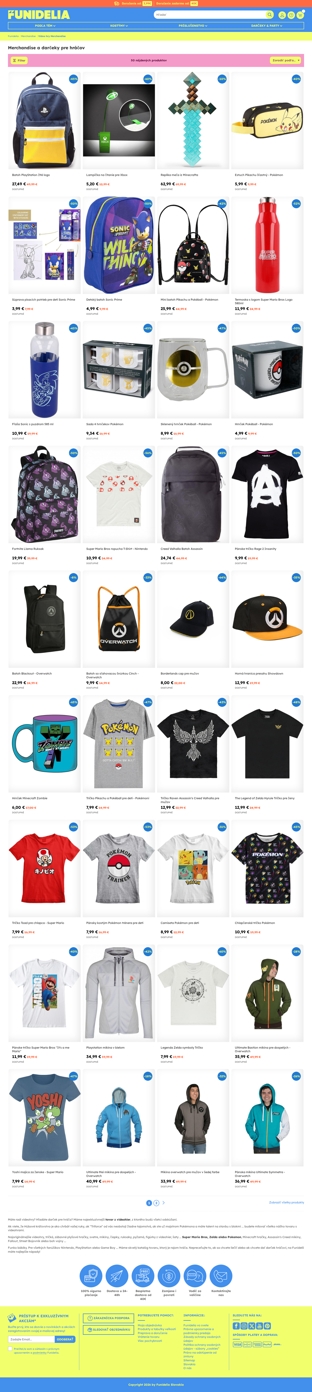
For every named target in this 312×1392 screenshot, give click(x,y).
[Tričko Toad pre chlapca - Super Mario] (44, 868)
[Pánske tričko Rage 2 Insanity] (267, 494)
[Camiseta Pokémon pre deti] (193, 868)
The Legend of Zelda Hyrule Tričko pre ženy (264, 798)
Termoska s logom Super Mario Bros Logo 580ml (263, 301)
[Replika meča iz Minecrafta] (193, 120)
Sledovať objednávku (111, 1329)
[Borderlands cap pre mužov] (193, 619)
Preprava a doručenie (152, 1333)
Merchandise (28, 36)
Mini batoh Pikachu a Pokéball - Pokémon (189, 299)
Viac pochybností (150, 1341)
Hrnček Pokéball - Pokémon (254, 424)
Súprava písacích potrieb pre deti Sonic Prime (43, 299)
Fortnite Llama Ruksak (28, 549)
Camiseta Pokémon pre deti (180, 923)
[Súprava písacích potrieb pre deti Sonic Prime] (44, 245)
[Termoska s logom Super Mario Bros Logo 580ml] (267, 245)
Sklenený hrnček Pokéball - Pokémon (186, 424)
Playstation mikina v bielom (105, 1047)
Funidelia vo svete (196, 1325)
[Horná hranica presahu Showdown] (267, 619)
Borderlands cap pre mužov (180, 673)
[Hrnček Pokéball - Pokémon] (267, 370)
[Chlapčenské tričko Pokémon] (267, 868)
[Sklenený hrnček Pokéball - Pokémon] (193, 370)
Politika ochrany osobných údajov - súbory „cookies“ (201, 1346)
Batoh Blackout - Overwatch (32, 673)
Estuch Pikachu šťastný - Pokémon (259, 175)
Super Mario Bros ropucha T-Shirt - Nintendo (117, 549)
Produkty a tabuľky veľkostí (157, 1329)
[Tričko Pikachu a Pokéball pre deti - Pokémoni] (119, 744)
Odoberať (65, 1339)
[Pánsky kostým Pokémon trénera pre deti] (119, 868)
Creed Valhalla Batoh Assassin (182, 549)
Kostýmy (117, 25)
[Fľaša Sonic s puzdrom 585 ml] (44, 370)
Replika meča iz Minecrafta (179, 175)
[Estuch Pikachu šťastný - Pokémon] (267, 120)
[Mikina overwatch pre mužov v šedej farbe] (193, 1118)
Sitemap (189, 1360)
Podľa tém (43, 25)
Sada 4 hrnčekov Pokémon (105, 424)
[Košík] (300, 15)
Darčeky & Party (265, 25)
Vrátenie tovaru (148, 1337)
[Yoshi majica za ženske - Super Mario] (44, 1118)
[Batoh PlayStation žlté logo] (44, 120)
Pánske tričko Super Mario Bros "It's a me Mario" (40, 1049)
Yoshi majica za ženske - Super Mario (37, 1172)
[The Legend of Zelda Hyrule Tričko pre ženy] (267, 744)
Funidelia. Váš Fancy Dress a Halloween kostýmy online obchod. (39, 14)
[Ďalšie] (163, 1203)
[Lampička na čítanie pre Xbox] (119, 120)
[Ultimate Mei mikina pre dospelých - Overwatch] (119, 1118)
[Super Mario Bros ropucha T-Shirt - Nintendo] (119, 494)
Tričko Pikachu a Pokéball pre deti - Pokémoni (117, 798)
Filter (21, 60)
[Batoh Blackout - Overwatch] (44, 619)
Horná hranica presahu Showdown (259, 673)
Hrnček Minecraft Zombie (29, 798)
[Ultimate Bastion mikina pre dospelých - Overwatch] (267, 993)
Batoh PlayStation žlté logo (31, 175)
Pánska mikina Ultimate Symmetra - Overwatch (260, 1174)
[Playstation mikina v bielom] (119, 993)
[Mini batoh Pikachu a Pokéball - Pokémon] (193, 245)
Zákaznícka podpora (111, 1318)
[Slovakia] (236, 1326)
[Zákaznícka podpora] (291, 15)
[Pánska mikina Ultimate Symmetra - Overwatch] (267, 1118)
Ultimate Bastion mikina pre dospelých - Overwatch (262, 1049)
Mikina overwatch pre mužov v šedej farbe (190, 1172)
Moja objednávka (150, 1325)
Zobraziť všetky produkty (286, 1202)
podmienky (40, 1352)
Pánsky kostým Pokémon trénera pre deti (114, 923)
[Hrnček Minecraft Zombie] (44, 744)
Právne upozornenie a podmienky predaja (198, 1331)
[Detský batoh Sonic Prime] (119, 245)
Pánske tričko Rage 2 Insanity (255, 549)
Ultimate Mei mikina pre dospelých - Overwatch (111, 1174)
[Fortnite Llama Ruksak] (44, 494)
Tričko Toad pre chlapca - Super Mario (38, 923)
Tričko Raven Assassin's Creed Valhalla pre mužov (190, 800)
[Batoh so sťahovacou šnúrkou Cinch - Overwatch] (119, 619)
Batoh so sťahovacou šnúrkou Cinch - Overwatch (112, 675)
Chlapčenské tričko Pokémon (255, 923)
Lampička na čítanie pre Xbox (106, 175)
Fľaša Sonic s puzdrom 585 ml (32, 424)
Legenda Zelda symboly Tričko (182, 1047)
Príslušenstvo (191, 25)
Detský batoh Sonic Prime (104, 299)
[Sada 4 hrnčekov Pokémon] (119, 370)
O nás (187, 1368)
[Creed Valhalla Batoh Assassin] (193, 494)
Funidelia (13, 36)
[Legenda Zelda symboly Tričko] (193, 993)
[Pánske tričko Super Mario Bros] (44, 993)
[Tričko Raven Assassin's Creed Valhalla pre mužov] (193, 744)
